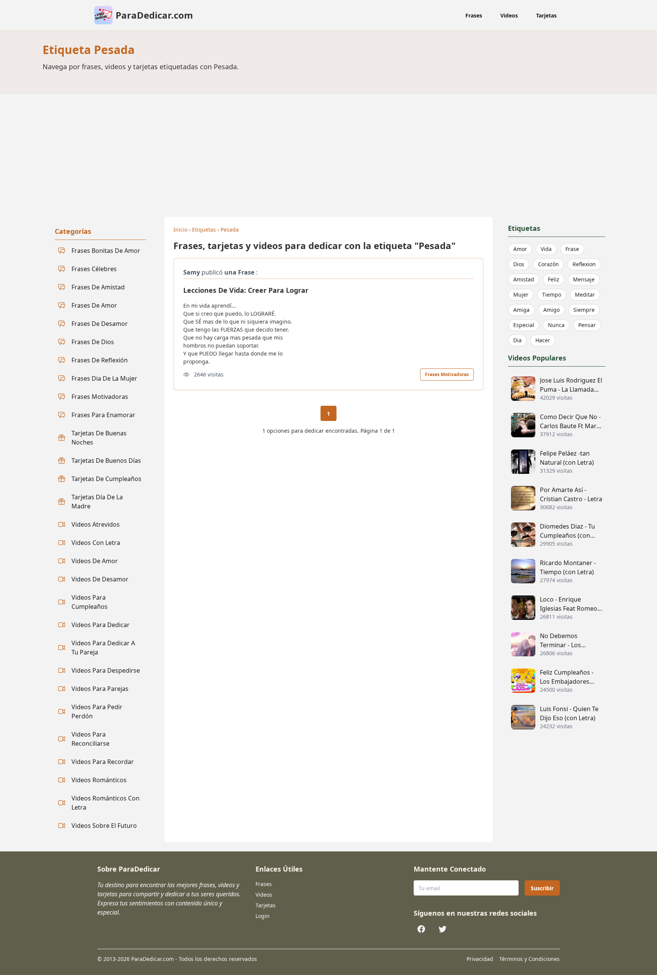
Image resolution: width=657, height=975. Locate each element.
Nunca (556, 325)
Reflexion (584, 264)
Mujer (520, 294)
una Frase (239, 272)
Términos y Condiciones (529, 958)
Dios (518, 264)
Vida (546, 248)
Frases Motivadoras (447, 374)
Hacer (542, 340)
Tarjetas (546, 15)
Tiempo (551, 294)
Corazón (548, 264)
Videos (509, 15)
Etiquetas (204, 229)
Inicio (180, 229)
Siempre (584, 309)
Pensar (587, 325)
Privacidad (480, 958)
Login (263, 915)
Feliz (553, 279)
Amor (520, 248)
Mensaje (584, 279)
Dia (517, 340)
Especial (523, 325)
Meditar (585, 294)
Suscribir (542, 888)
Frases (473, 15)
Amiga (521, 309)
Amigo (551, 309)
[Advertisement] (328, 150)
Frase (572, 248)
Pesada (230, 229)
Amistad (523, 279)
